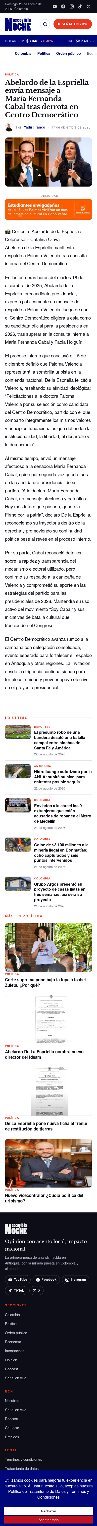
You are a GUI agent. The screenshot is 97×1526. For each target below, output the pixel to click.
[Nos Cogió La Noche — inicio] (18, 24)
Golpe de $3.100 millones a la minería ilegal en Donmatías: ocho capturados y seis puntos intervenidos (61, 852)
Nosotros (12, 1400)
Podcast (11, 1368)
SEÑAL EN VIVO (75, 24)
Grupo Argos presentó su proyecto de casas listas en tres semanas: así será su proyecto (60, 891)
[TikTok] (80, 6)
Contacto (12, 1427)
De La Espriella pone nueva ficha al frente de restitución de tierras (46, 1126)
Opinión (11, 1359)
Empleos (12, 1436)
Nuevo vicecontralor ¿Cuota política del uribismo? (44, 1198)
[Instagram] (71, 6)
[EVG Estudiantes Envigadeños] (48, 209)
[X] (88, 6)
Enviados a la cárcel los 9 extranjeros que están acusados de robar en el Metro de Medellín (62, 813)
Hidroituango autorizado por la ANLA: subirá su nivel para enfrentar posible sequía (63, 777)
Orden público (68, 53)
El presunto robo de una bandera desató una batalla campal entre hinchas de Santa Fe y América (59, 739)
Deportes (42, 727)
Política (43, 53)
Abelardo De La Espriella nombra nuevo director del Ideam (44, 1054)
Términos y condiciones (23, 1459)
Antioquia (42, 766)
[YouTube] (54, 6)
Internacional (15, 1350)
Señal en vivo (15, 1377)
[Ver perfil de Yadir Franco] (9, 127)
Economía (13, 1341)
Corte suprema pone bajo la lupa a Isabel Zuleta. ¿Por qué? (45, 982)
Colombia (23, 53)
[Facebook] (63, 6)
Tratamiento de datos (22, 1468)
